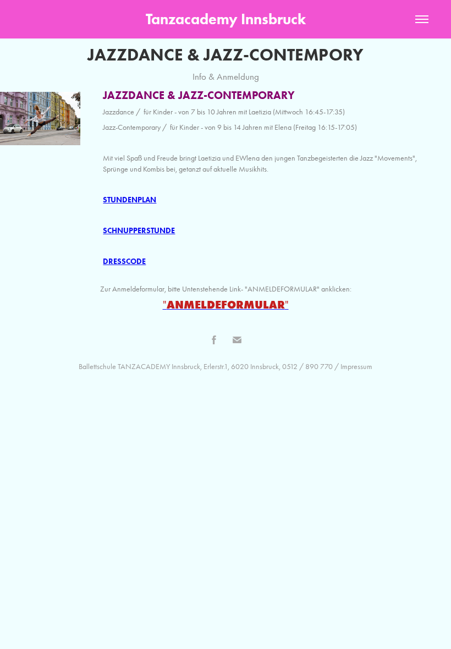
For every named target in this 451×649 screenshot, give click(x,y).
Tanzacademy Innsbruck (226, 19)
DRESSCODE (124, 261)
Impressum (356, 366)
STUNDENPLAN (129, 200)
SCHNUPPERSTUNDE (139, 230)
